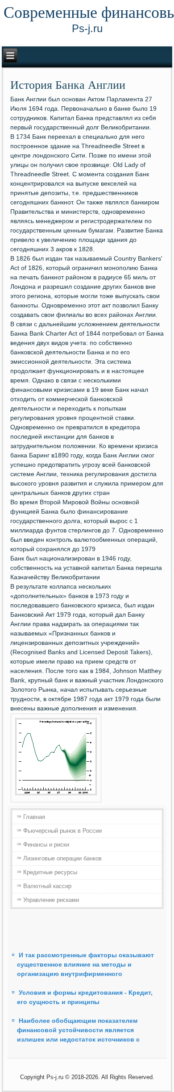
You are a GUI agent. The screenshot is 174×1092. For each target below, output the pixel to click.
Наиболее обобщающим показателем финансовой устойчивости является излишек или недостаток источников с (78, 1030)
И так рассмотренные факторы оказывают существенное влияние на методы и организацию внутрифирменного (85, 964)
